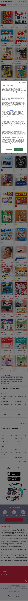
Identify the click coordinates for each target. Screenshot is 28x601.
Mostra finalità (9, 149)
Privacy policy (7, 99)
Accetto (18, 149)
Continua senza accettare (22, 82)
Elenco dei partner (5, 145)
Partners (11, 110)
